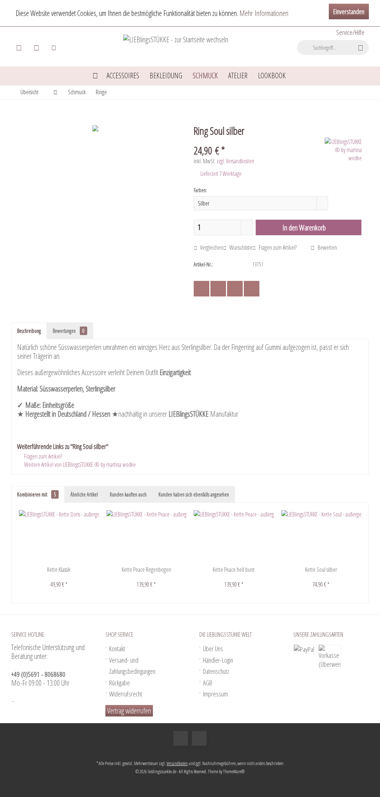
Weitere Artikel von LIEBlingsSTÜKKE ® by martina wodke (79, 464)
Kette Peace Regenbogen (146, 569)
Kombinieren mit (36, 494)
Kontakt (117, 648)
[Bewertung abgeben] (258, 140)
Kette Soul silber (321, 569)
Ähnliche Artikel (84, 494)
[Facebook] (201, 288)
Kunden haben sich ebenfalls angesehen (193, 494)
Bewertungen (69, 330)
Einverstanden (348, 11)
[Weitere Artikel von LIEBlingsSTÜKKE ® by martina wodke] (343, 150)
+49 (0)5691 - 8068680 (38, 674)
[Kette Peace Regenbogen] (147, 536)
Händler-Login (218, 660)
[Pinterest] (235, 288)
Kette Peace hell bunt (234, 569)
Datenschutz (216, 671)
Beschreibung (29, 330)
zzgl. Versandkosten (235, 161)
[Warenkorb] (19, 47)
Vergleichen (211, 247)
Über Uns (213, 648)
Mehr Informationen (263, 13)
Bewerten (327, 247)
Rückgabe (119, 682)
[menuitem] (350, 32)
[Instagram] (199, 738)
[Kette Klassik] (59, 536)
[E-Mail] (251, 288)
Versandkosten (177, 763)
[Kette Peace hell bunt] (234, 536)
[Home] (95, 76)
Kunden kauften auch (128, 494)
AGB (207, 682)
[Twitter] (218, 288)
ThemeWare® (234, 771)
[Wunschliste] (36, 47)
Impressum (215, 693)
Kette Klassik (59, 569)
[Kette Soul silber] (321, 536)
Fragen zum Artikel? (277, 247)
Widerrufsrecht (125, 693)
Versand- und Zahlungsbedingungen (132, 666)
